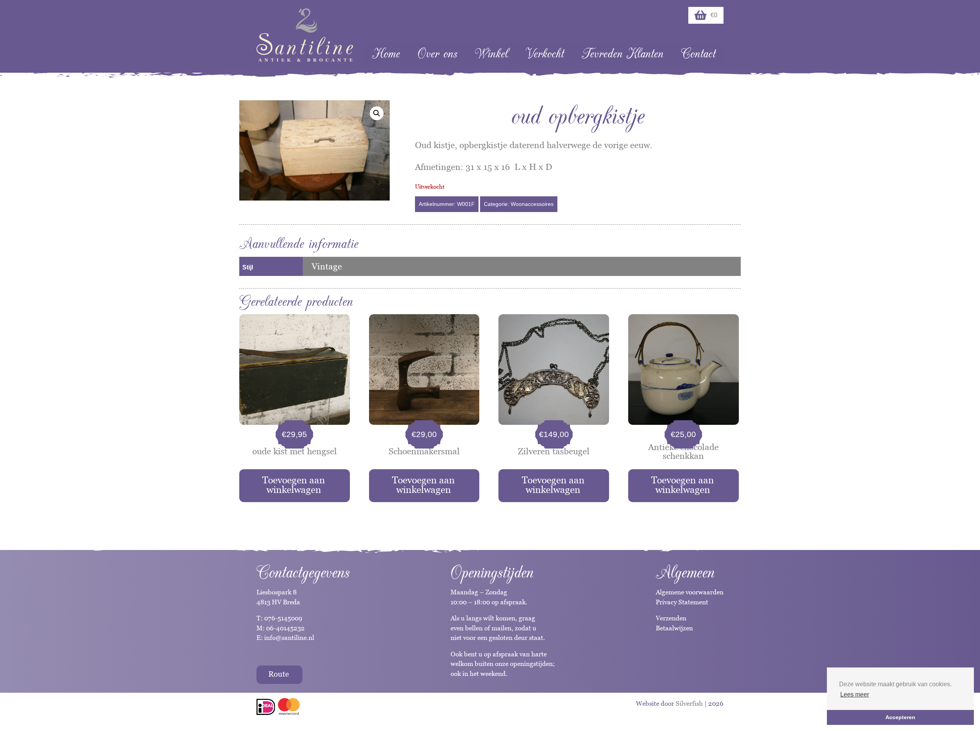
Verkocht (545, 53)
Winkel (491, 53)
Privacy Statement (682, 602)
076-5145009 (282, 618)
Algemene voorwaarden (690, 592)
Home (386, 53)
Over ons (437, 53)
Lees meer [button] (854, 694)
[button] (377, 113)
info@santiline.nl (289, 637)
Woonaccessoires (532, 204)
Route (278, 674)
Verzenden (671, 618)
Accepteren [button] (900, 717)
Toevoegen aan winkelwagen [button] (293, 485)
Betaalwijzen (674, 628)
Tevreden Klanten (622, 53)
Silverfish (689, 703)
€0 (713, 15)
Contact (698, 53)
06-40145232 (285, 628)
